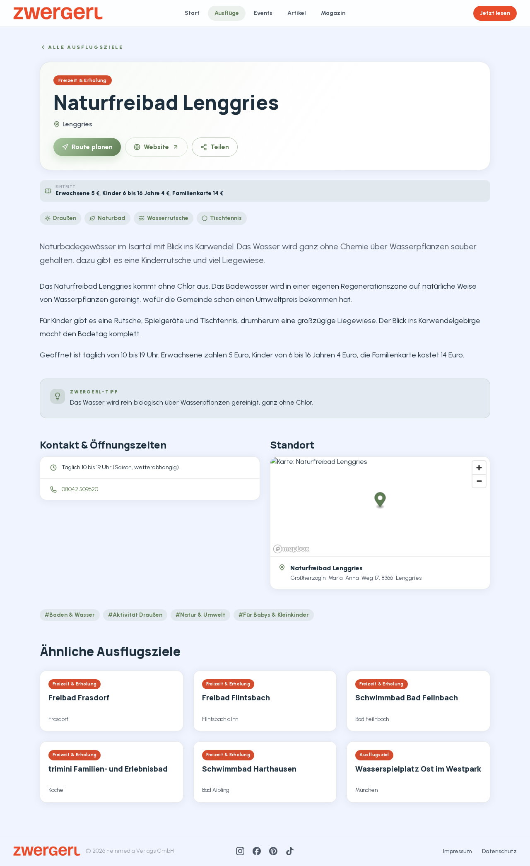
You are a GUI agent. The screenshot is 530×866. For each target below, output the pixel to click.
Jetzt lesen (495, 13)
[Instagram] (240, 851)
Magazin (333, 13)
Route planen (92, 147)
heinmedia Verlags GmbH (140, 850)
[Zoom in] (479, 467)
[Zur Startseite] (58, 13)
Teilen (219, 147)
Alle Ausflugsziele (85, 47)
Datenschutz (499, 851)
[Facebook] (257, 851)
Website (156, 147)
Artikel (296, 13)
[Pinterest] (273, 851)
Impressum (457, 851)
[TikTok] (290, 851)
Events (263, 13)
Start (192, 13)
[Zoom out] (479, 480)
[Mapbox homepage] (291, 549)
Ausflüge (226, 13)
